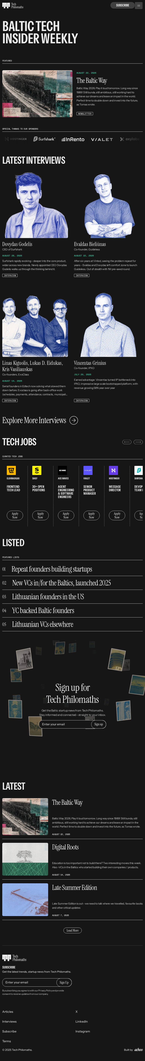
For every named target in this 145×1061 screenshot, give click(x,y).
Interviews (9, 1021)
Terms (6, 1041)
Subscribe (122, 5)
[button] (139, 5)
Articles (7, 1012)
